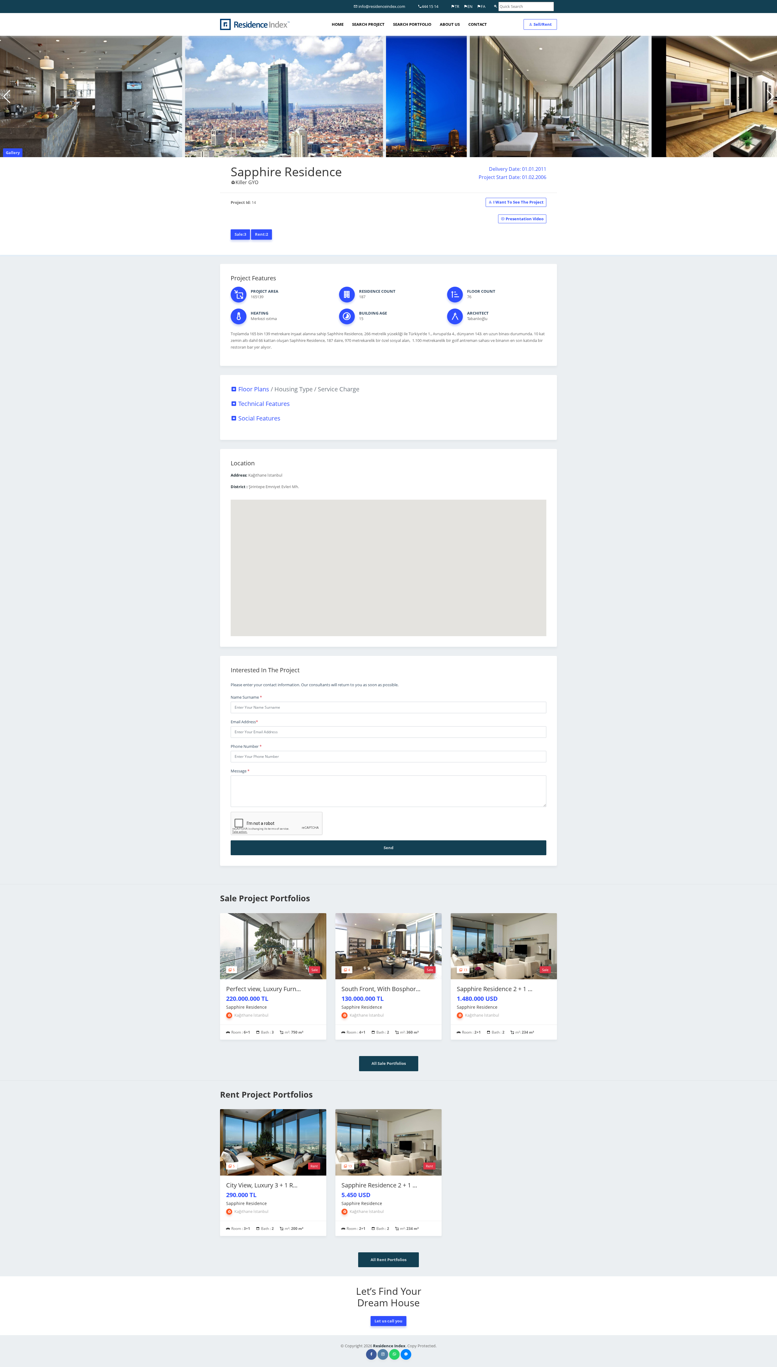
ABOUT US (450, 24)
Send (388, 847)
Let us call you (388, 1321)
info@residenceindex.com (381, 6)
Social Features (258, 418)
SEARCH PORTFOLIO (412, 24)
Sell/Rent (542, 24)
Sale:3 (240, 234)
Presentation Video (524, 218)
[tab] (388, 389)
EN (470, 6)
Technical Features (263, 404)
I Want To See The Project (518, 202)
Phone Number (246, 746)
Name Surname (246, 697)
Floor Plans (298, 389)
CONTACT (477, 24)
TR (457, 6)
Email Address (244, 721)
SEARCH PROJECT (368, 24)
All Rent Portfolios (388, 1259)
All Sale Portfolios (389, 1063)
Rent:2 (261, 234)
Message (240, 771)
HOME (338, 24)
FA (483, 6)
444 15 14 (430, 6)
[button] (369, 150)
